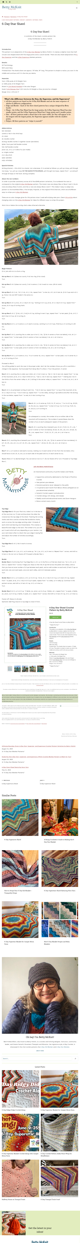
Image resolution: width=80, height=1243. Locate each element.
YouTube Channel (39, 685)
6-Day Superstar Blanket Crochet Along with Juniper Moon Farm (20, 1042)
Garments (29, 19)
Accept (40, 626)
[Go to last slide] (4, 817)
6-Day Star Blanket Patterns (10, 19)
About (7, 1200)
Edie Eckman (44, 723)
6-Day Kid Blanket (26, 184)
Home (7, 1193)
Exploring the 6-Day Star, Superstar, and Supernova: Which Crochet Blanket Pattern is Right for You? (36, 757)
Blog (6, 1198)
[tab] (36, 837)
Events (7, 1195)
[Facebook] (3, 2)
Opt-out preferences (33, 630)
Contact (7, 1203)
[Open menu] (76, 8)
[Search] (75, 946)
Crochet (22, 19)
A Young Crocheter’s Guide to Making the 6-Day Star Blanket (39, 828)
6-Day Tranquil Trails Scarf (50, 1086)
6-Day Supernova (23, 57)
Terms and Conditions (53, 1235)
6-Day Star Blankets (11, 1215)
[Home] (2, 16)
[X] (6, 2)
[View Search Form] (77, 2)
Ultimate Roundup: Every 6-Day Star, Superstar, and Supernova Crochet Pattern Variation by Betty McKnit (39, 746)
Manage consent (77, 623)
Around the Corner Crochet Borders (17, 723)
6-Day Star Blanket (33, 52)
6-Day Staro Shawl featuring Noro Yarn (15, 767)
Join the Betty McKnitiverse (43, 466)
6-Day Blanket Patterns (13, 1220)
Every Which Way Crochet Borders (33, 723)
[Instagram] (9, 2)
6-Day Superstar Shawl (47, 782)
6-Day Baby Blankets (12, 1218)
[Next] (75, 817)
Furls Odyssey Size (12, 89)
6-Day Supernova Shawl (10, 782)
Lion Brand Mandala (15, 86)
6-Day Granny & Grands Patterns (16, 1223)
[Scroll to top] (76, 1236)
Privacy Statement (43, 630)
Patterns (35, 19)
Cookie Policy (23, 1235)
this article (69, 197)
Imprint (50, 630)
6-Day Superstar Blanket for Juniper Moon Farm (57, 997)
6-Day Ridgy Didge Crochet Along (13, 997)
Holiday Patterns (10, 1228)
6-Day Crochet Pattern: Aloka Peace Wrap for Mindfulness (56, 1042)
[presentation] (13, 811)
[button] (58, 612)
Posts (40, 19)
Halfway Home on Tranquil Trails (13, 1086)
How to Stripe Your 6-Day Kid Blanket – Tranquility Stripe (66, 828)
